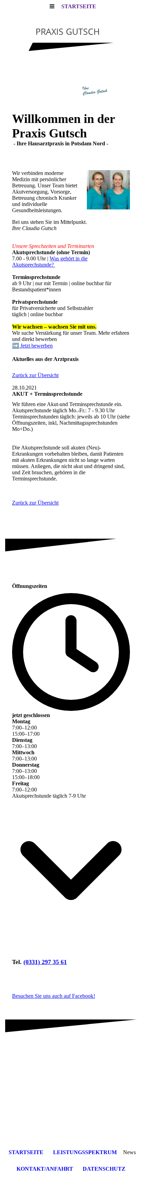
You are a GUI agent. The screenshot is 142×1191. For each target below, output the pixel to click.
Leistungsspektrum (85, 1152)
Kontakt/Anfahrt (45, 1169)
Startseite (78, 6)
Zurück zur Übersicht (35, 375)
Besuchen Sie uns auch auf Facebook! (53, 996)
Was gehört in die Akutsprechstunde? (50, 262)
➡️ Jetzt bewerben (32, 346)
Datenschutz (104, 1169)
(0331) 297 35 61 (45, 962)
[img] (71, 86)
